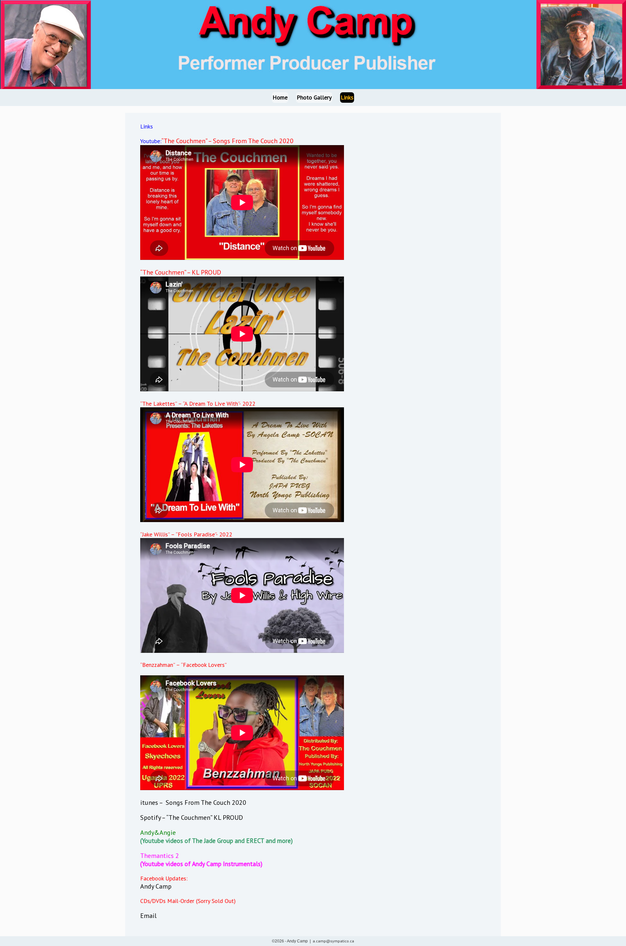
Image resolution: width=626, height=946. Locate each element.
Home (280, 97)
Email (148, 915)
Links (347, 97)
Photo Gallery (314, 97)
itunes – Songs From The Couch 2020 (193, 802)
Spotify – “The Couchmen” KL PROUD (191, 817)
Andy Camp (155, 886)
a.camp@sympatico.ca (333, 940)
